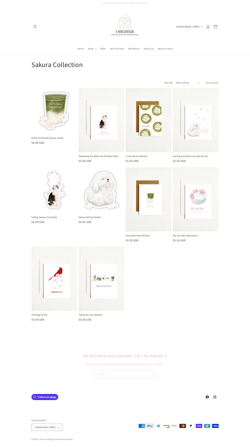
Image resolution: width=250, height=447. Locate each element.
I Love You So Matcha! (137, 156)
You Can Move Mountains (185, 235)
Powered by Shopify (64, 439)
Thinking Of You (39, 315)
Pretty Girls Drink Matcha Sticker (47, 138)
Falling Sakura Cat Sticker (44, 217)
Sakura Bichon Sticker (90, 217)
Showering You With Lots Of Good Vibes (98, 156)
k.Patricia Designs (46, 439)
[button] (35, 26)
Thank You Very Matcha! (91, 315)
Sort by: (169, 82)
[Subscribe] (151, 374)
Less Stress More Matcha (138, 235)
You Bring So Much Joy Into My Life (190, 156)
